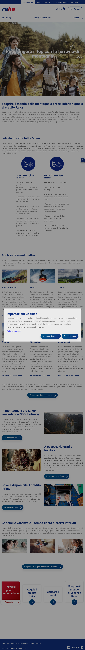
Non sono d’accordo (51, 336)
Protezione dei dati (14, 331)
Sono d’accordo (70, 336)
